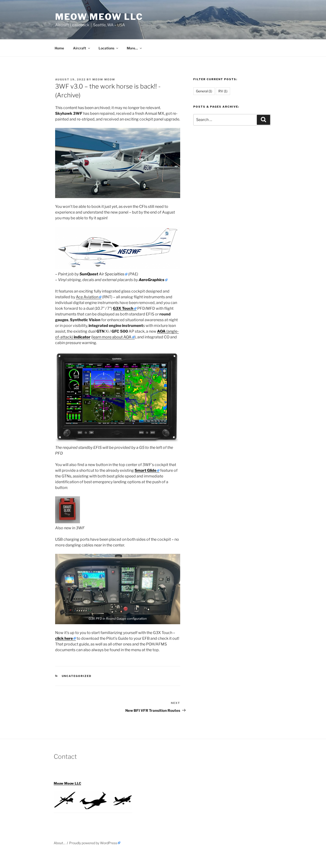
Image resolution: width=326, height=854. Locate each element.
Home (59, 48)
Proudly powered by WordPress (93, 843)
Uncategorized (77, 676)
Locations (106, 48)
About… (59, 843)
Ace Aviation (87, 297)
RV (222, 91)
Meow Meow (103, 79)
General (204, 91)
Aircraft (79, 48)
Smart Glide (145, 470)
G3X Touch (123, 308)
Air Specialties (101, 274)
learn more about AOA (111, 337)
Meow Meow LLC (99, 16)
